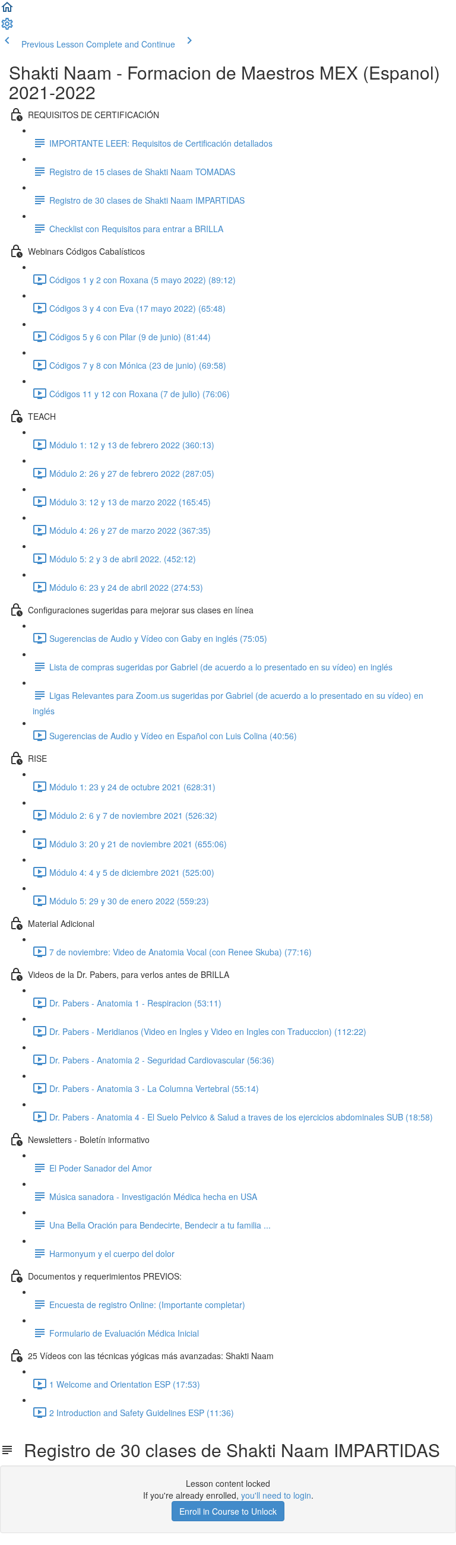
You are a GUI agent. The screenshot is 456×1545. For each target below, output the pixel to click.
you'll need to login (276, 1495)
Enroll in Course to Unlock (228, 1511)
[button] (7, 11)
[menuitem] (7, 27)
